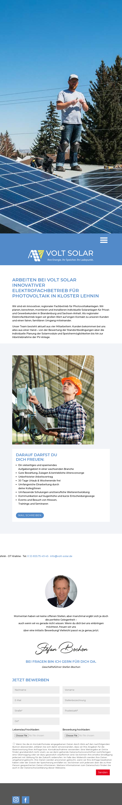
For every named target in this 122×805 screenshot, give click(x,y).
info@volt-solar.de (61, 556)
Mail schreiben (30, 515)
